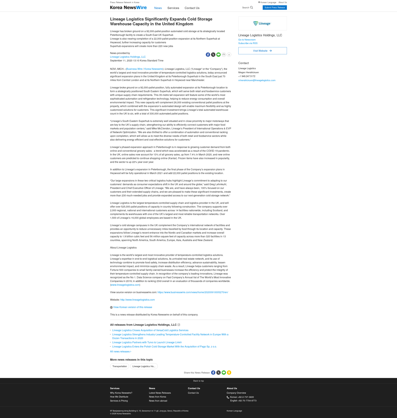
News (158, 8)
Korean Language (268, 2)
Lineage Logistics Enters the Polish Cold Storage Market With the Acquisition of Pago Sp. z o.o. (164, 346)
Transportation (119, 366)
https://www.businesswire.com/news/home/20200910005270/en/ (193, 292)
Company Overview (236, 392)
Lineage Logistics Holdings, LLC (128, 56)
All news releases (120, 351)
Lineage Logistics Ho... (143, 366)
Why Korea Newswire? (121, 392)
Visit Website (262, 50)
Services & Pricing (119, 400)
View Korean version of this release (132, 307)
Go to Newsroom (247, 39)
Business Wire (135, 69)
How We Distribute (119, 396)
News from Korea (157, 396)
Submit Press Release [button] (275, 7)
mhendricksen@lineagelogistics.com (257, 80)
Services (173, 8)
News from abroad (158, 400)
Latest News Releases (160, 392)
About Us (283, 2)
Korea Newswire (153, 69)
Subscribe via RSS (248, 43)
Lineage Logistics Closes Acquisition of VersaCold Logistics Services (150, 330)
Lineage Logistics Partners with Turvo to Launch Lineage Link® (147, 342)
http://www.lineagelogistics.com (137, 299)
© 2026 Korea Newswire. (120, 413)
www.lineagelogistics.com (125, 284)
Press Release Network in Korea (124, 2)
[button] (208, 54)
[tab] (129, 388)
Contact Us (192, 8)
